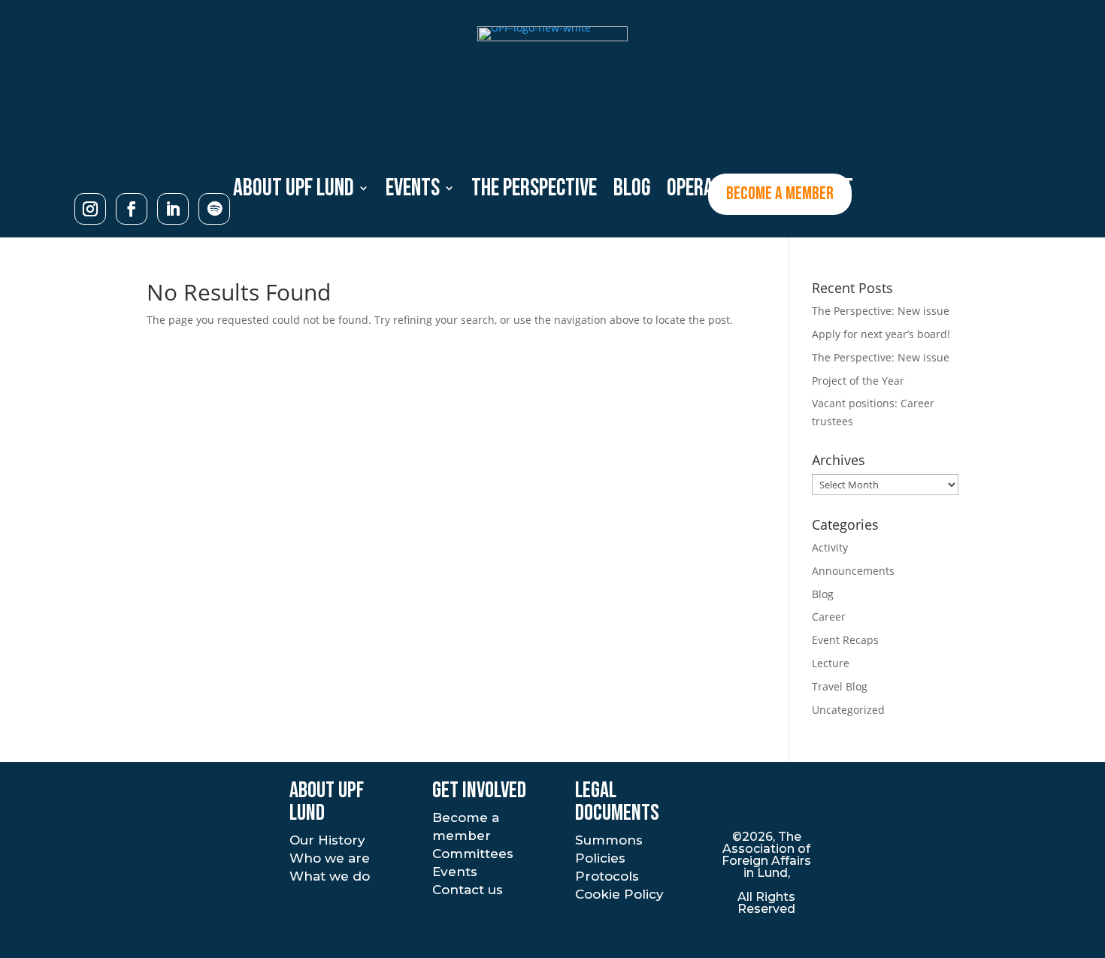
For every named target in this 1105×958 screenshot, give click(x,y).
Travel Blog (839, 686)
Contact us (467, 889)
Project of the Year (858, 380)
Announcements (853, 571)
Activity (830, 547)
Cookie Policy (619, 894)
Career (829, 616)
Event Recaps (845, 640)
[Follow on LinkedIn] (173, 209)
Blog (823, 594)
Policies (600, 858)
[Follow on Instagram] (90, 209)
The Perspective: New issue (880, 311)
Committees (472, 853)
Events (454, 871)
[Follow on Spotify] (214, 209)
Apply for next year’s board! (881, 334)
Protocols (607, 876)
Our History (327, 840)
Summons (609, 840)
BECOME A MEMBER (780, 193)
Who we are (329, 858)
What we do (329, 876)
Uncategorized (848, 710)
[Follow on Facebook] (131, 209)
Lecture (830, 663)
